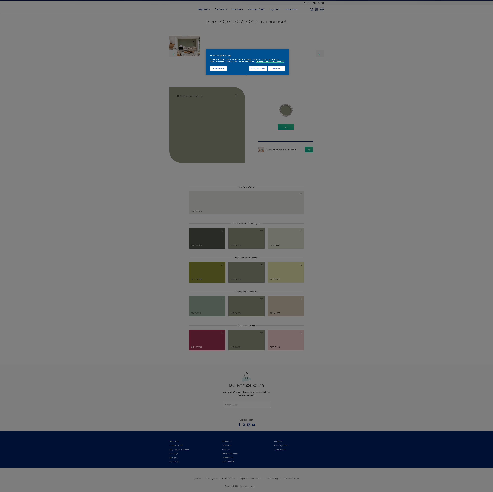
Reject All (276, 68)
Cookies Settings (218, 68)
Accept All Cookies (258, 68)
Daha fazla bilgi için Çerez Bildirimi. (270, 61)
